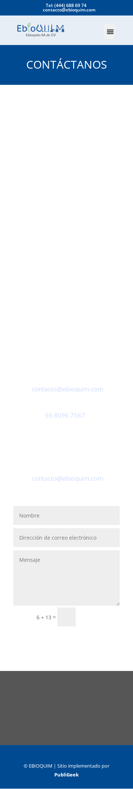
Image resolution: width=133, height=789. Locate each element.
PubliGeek (66, 774)
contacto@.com (67, 389)
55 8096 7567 (65, 415)
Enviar (101, 617)
